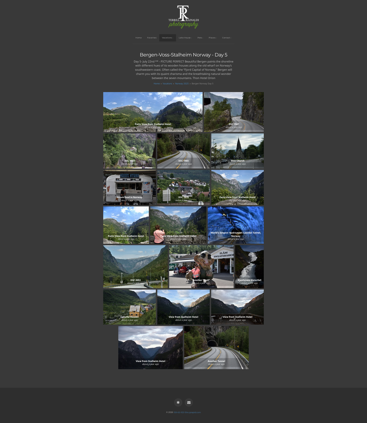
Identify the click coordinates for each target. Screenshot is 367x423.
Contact (226, 38)
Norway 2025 (182, 83)
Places (212, 38)
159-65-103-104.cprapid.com (187, 412)
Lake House (185, 38)
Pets (200, 38)
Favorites (152, 38)
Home (138, 38)
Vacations (167, 38)
